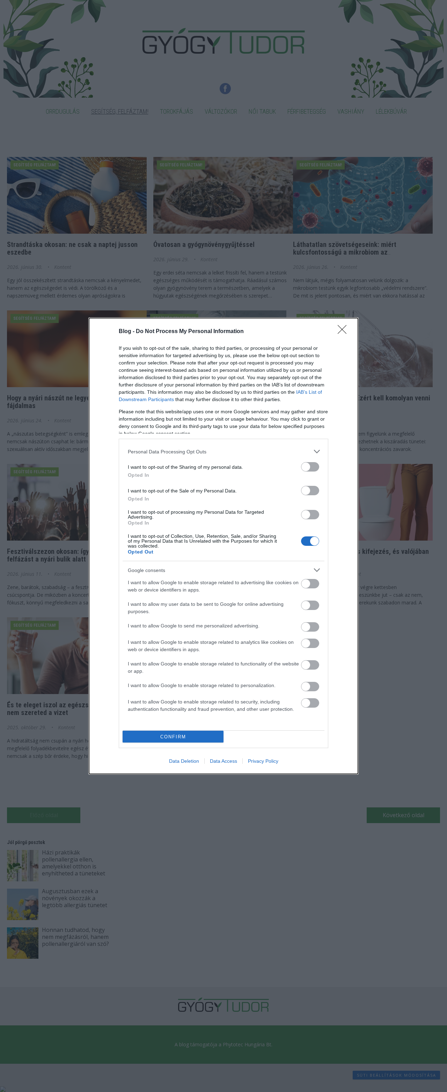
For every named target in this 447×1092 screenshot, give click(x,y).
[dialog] (223, 546)
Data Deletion (184, 761)
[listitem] (223, 451)
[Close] (344, 331)
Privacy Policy (263, 761)
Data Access (223, 761)
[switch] (310, 467)
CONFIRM (173, 736)
